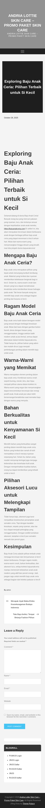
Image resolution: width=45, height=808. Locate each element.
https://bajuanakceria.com (14, 229)
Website (7, 701)
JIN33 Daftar (14, 765)
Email (7, 688)
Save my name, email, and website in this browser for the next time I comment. (23, 716)
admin (8, 590)
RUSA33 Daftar (15, 769)
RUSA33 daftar (15, 778)
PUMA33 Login (15, 756)
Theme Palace (29, 804)
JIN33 (11, 773)
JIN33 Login (14, 760)
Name (7, 676)
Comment (8, 647)
